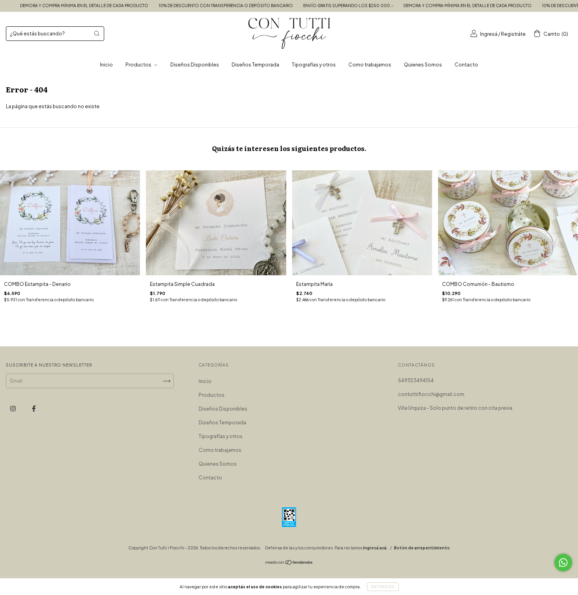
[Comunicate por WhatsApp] (563, 562)
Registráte (513, 34)
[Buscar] (96, 33)
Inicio (106, 65)
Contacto (466, 65)
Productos (138, 65)
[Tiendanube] (289, 563)
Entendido (382, 587)
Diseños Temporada (255, 65)
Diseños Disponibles (194, 65)
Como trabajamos (369, 65)
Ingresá (488, 34)
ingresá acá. (375, 547)
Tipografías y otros (314, 65)
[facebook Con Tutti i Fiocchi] (34, 409)
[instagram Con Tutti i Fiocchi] (13, 409)
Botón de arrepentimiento (422, 547)
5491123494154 (416, 380)
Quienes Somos (423, 65)
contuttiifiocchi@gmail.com (431, 394)
